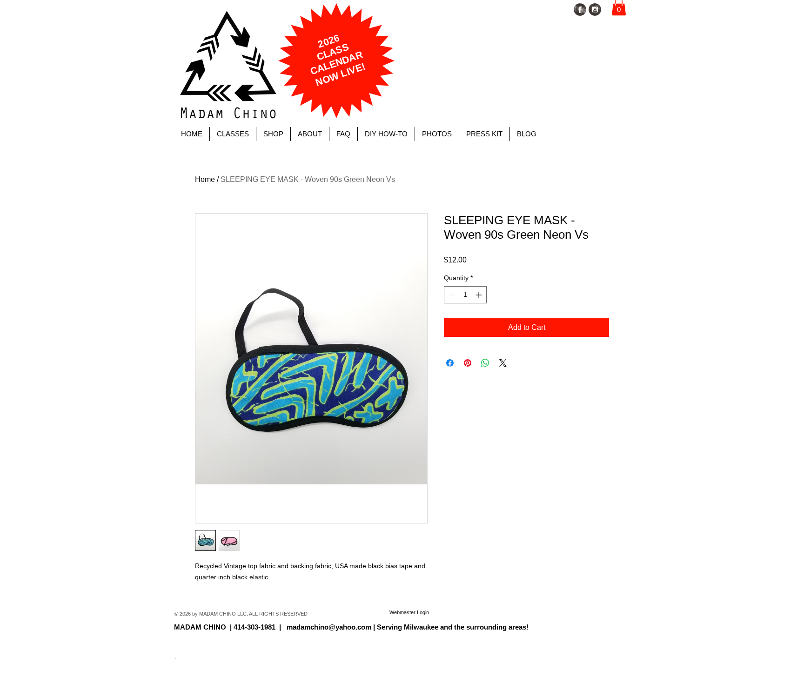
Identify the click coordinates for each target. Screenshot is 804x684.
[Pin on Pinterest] (467, 363)
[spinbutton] (465, 295)
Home (205, 179)
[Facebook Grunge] (580, 9)
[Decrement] (451, 295)
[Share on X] (503, 363)
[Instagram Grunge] (595, 9)
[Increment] (479, 295)
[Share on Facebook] (450, 363)
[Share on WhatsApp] (485, 363)
